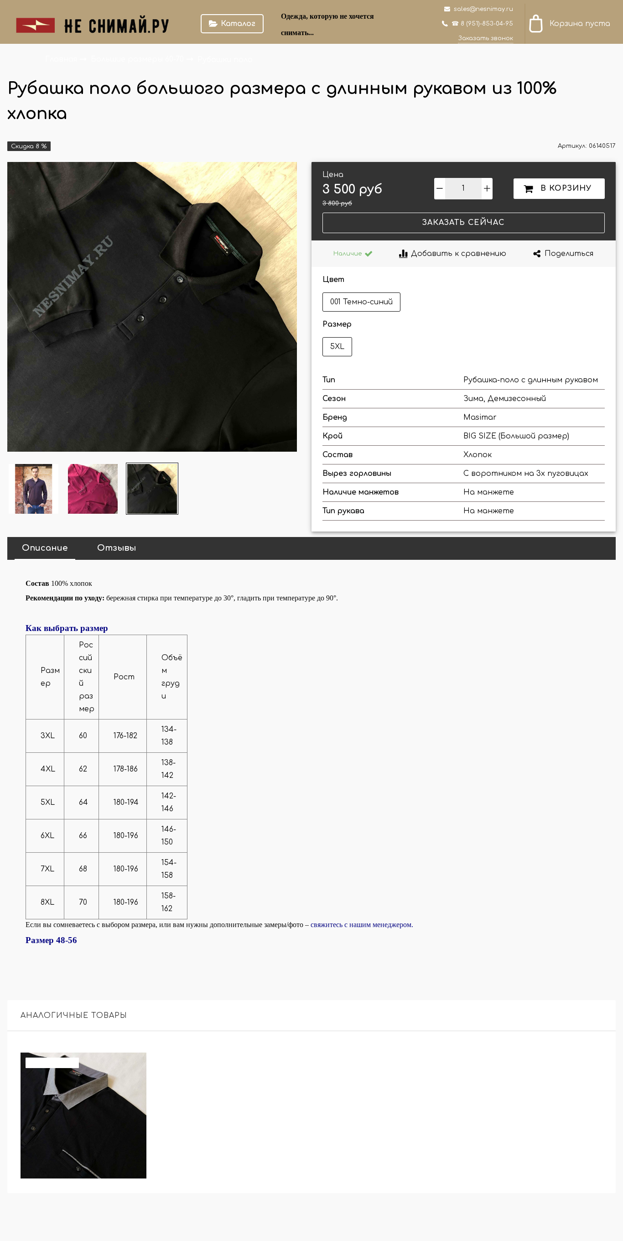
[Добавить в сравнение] (134, 1064)
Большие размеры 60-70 (138, 59)
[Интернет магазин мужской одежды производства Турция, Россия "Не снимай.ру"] (98, 24)
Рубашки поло (225, 59)
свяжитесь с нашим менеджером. (362, 924)
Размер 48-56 (51, 940)
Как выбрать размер (67, 628)
